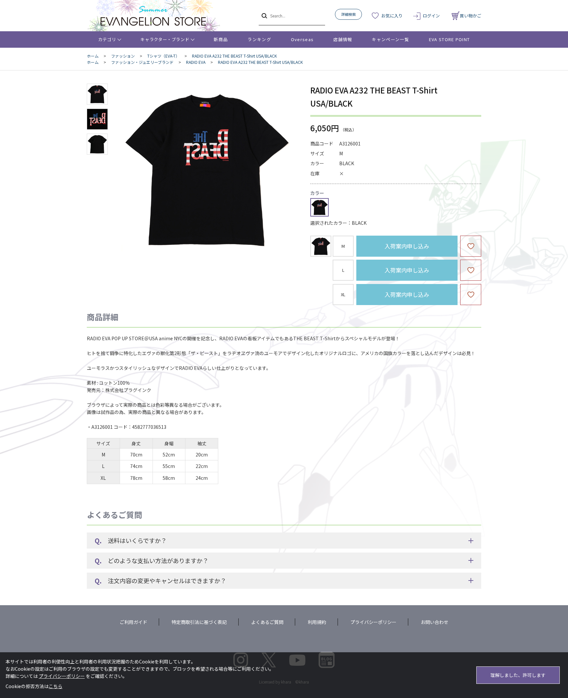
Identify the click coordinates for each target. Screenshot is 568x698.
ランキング (259, 39)
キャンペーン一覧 (390, 39)
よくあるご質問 (267, 622)
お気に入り (392, 16)
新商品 (221, 39)
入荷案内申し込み (407, 246)
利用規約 (317, 622)
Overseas (302, 39)
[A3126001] (97, 94)
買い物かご (470, 16)
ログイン (431, 16)
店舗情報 (342, 39)
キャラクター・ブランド (164, 39)
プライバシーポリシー (373, 622)
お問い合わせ (434, 622)
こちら (55, 686)
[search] (264, 15)
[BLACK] (206, 169)
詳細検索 (348, 14)
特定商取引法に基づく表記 (199, 622)
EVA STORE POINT (449, 39)
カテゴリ (107, 39)
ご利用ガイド (133, 622)
